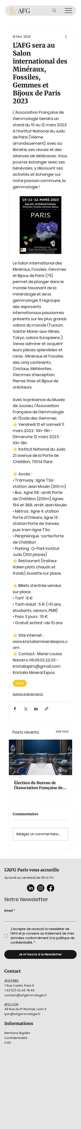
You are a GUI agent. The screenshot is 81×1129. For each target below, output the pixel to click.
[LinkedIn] (30, 888)
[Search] (54, 10)
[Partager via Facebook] (15, 709)
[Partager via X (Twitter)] (25, 709)
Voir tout (62, 731)
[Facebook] (50, 888)
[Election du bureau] (40, 757)
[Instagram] (40, 888)
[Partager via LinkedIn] (36, 709)
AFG (24, 10)
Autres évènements (28, 694)
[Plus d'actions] (65, 36)
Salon (20, 683)
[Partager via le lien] (46, 709)
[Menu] (68, 10)
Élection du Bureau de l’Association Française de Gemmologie (38, 785)
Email (9, 911)
